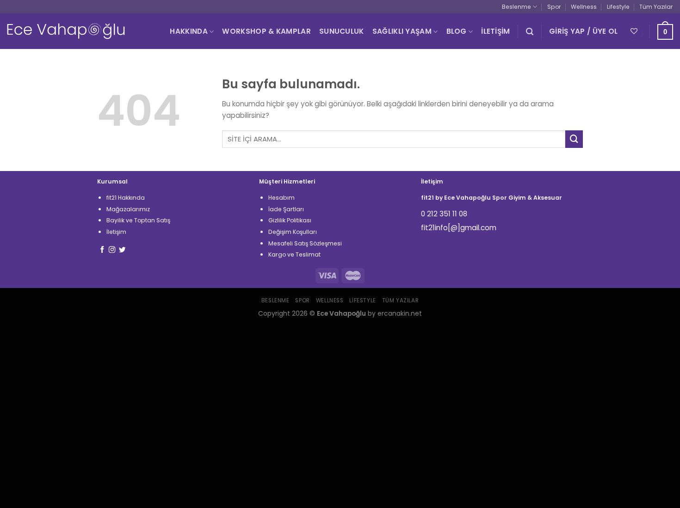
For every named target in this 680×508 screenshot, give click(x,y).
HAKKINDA (188, 31)
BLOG (456, 31)
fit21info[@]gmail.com (458, 228)
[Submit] (574, 139)
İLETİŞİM (495, 31)
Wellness (584, 7)
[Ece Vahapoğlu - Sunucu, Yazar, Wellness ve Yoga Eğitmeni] (66, 31)
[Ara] (529, 32)
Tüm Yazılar (656, 7)
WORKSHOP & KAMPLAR (266, 31)
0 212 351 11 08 (444, 214)
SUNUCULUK (341, 31)
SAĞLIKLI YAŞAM (402, 31)
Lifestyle (618, 7)
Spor (554, 7)
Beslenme (516, 7)
